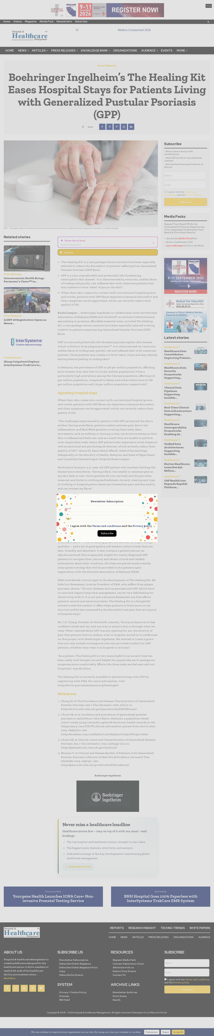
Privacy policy (142, 526)
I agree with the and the (111, 526)
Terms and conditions (106, 526)
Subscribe (107, 533)
